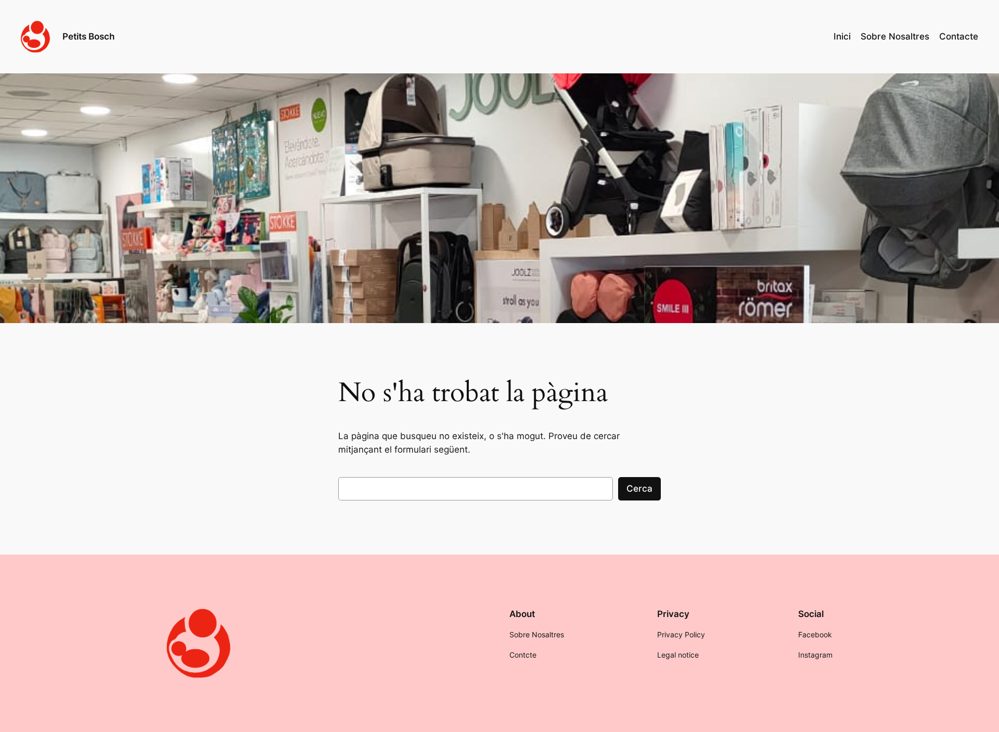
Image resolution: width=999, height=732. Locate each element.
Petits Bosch (88, 36)
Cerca (639, 488)
